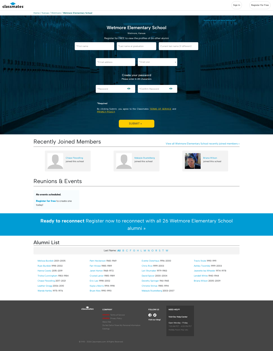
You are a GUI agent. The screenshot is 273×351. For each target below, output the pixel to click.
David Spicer (148, 275)
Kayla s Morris (97, 286)
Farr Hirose (95, 266)
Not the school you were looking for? (220, 20)
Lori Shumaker (149, 270)
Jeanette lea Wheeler (204, 270)
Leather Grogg (45, 286)
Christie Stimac (150, 286)
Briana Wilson (210, 158)
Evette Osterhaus (150, 260)
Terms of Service (160, 109)
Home (36, 13)
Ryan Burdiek (44, 266)
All (119, 250)
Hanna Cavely (44, 270)
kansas (45, 13)
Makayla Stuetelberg (144, 158)
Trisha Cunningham (48, 275)
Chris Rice (147, 266)
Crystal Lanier (97, 275)
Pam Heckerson (98, 260)
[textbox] (157, 62)
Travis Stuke (200, 260)
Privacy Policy (106, 111)
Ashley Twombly (202, 266)
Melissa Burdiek (46, 260)
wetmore (56, 13)
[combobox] (157, 62)
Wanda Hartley (45, 290)
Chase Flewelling (74, 158)
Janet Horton (96, 270)
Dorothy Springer (150, 280)
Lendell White (201, 275)
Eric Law (94, 280)
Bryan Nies (95, 290)
